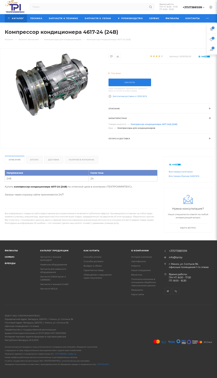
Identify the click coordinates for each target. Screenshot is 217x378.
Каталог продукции (54, 250)
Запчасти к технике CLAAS (54, 284)
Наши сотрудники (141, 270)
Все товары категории (181, 171)
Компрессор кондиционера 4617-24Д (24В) (154, 124)
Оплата (34, 160)
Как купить (91, 250)
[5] (161, 56)
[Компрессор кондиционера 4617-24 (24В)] (54, 85)
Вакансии (136, 274)
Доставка (53, 160)
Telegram (167, 291)
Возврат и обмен (93, 265)
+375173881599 (192, 7)
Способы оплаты (92, 257)
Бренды (10, 263)
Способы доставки (93, 261)
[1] (151, 56)
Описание (14, 160)
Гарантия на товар (94, 270)
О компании (140, 250)
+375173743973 (103, 364)
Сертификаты (138, 261)
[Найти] (150, 6)
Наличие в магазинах (81, 160)
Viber (175, 291)
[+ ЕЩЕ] (207, 18)
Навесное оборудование (53, 264)
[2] (153, 56)
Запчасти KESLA (49, 288)
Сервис (10, 257)
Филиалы (11, 250)
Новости (135, 265)
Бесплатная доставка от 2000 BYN (130, 96)
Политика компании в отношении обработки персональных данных (143, 282)
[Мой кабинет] (210, 8)
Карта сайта (137, 294)
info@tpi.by (175, 257)
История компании (141, 257)
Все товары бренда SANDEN (184, 176)
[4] (159, 56)
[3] (156, 56)
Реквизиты (137, 290)
